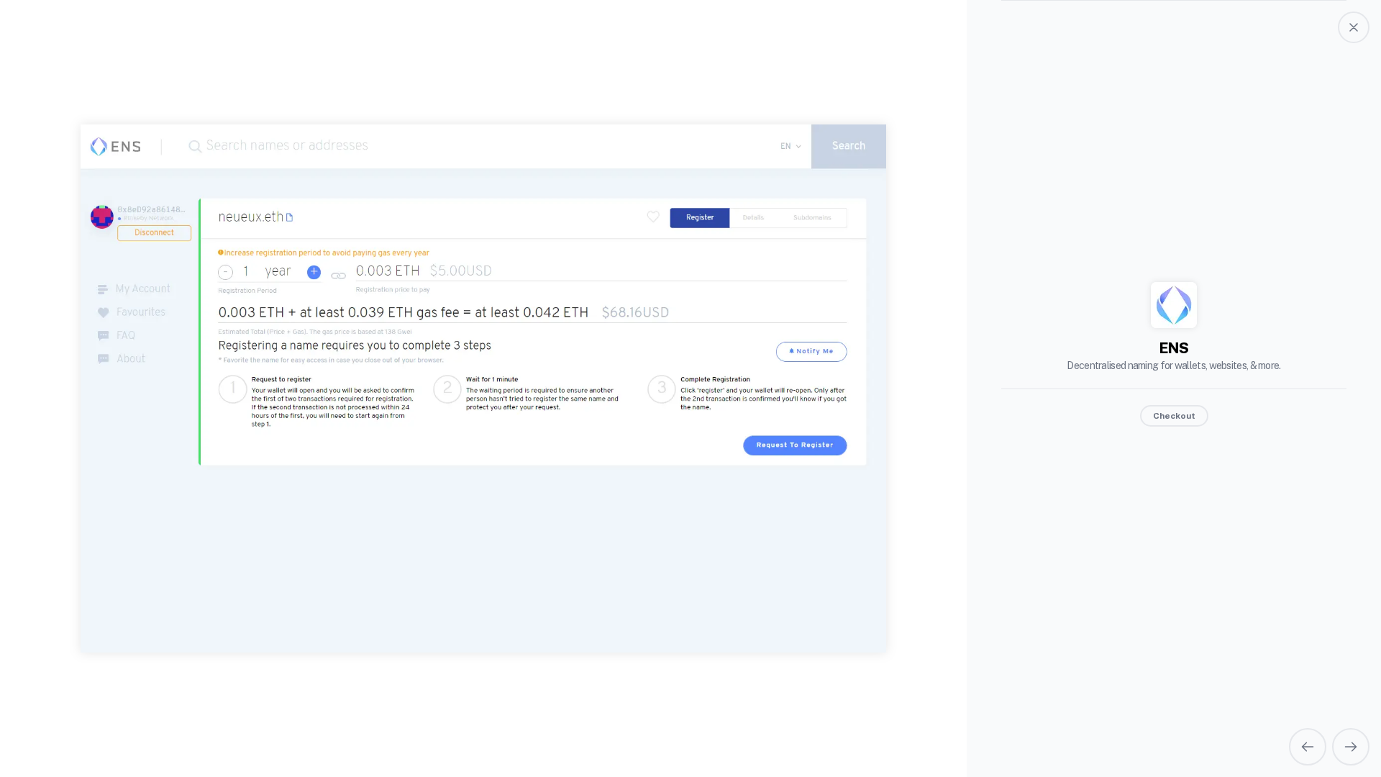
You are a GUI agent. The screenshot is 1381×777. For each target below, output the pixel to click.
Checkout (1174, 416)
